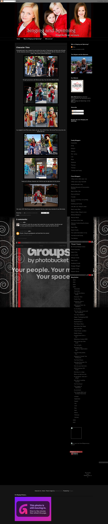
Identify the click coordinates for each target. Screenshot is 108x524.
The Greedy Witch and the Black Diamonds (80, 393)
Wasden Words (75, 271)
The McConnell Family (77, 235)
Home (18, 38)
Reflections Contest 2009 (80, 339)
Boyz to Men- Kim (75, 191)
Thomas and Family (76, 170)
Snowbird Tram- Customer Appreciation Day (80, 349)
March (76, 412)
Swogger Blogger (75, 266)
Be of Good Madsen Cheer (78, 246)
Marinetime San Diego (80, 326)
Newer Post (19, 245)
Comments (76, 113)
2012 (74, 280)
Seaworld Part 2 (78, 321)
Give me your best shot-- (80, 366)
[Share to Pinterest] (48, 213)
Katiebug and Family (76, 203)
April (75, 410)
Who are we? (49, 38)
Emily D (73, 148)
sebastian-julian (59, 490)
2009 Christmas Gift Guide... (79, 369)
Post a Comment (22, 238)
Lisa (72, 156)
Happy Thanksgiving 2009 (81, 317)
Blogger (71, 490)
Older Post (62, 245)
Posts (74, 111)
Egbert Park (74, 252)
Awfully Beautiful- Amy (77, 184)
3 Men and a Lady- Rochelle (78, 181)
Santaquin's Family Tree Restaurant (80, 357)
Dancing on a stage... (79, 372)
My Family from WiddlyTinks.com (88, 474)
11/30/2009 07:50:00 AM (26, 228)
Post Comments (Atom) (44, 250)
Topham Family (75, 268)
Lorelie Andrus (24, 231)
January (76, 417)
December (77, 288)
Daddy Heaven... (78, 333)
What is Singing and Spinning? (33, 38)
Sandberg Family (75, 263)
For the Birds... (78, 308)
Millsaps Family (75, 257)
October (76, 396)
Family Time (77, 299)
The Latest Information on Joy (79, 232)
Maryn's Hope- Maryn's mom (78, 212)
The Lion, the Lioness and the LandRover (81, 311)
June (75, 405)
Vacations (28, 215)
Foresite (73, 197)
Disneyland (22, 215)
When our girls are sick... (80, 374)
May (75, 408)
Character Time (78, 296)
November (77, 291)
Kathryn (73, 151)
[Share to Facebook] (47, 213)
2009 (74, 286)
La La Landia (74, 255)
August (76, 401)
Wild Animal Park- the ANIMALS (79, 305)
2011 (74, 282)
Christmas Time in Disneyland (79, 302)
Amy (74, 47)
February (77, 415)
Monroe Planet (75, 217)
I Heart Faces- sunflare (80, 330)
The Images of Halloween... (78, 387)
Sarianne (73, 162)
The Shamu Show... (79, 324)
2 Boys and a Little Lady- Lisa (79, 179)
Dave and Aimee (75, 194)
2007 (74, 422)
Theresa (73, 165)
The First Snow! (78, 384)
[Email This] (42, 213)
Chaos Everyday (75, 249)
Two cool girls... (78, 345)
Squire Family (74, 230)
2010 (74, 284)
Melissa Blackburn (76, 214)
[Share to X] (45, 213)
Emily (72, 145)
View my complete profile (77, 49)
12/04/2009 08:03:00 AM (26, 235)
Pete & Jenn (74, 260)
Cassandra (74, 143)
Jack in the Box (78, 328)
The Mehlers (74, 238)
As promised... (78, 390)
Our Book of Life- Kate (77, 220)
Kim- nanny (74, 154)
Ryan (72, 159)
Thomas (73, 167)
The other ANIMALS (79, 314)
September (77, 398)
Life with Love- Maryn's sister (79, 206)
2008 (74, 420)
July (75, 403)
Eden (21, 222)
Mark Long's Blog (75, 209)
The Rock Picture (78, 360)
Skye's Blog (74, 227)
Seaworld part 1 (78, 319)
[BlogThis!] (43, 213)
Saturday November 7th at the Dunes (80, 363)
